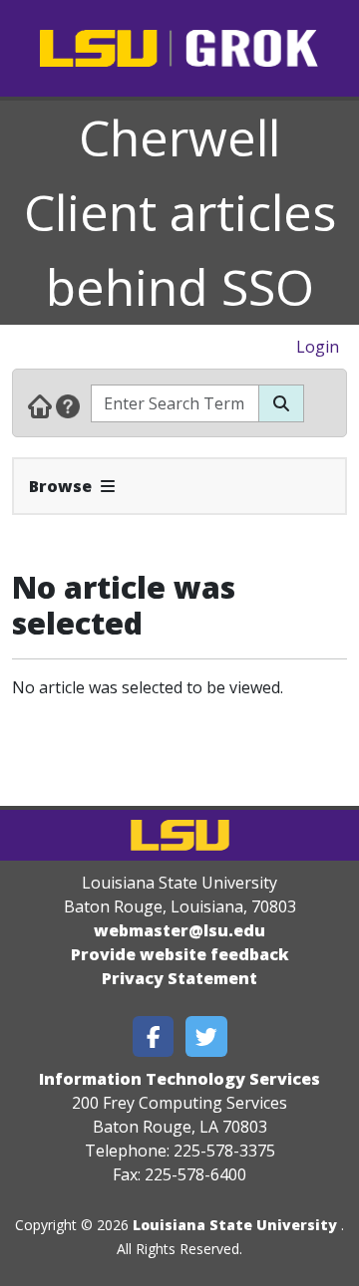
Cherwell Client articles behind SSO (180, 212)
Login (317, 347)
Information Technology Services (179, 1079)
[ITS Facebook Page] (154, 1036)
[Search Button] (281, 403)
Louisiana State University (235, 1224)
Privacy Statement (179, 978)
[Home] (40, 405)
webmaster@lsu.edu (179, 930)
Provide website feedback (180, 954)
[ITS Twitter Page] (206, 1036)
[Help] (68, 405)
